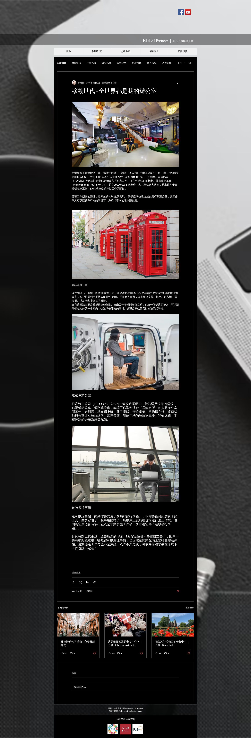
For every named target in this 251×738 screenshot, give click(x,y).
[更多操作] (177, 82)
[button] (190, 63)
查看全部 (190, 607)
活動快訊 (76, 62)
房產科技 (136, 62)
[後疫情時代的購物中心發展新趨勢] (78, 624)
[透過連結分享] (94, 582)
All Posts (61, 62)
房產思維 (167, 62)
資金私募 (106, 62)
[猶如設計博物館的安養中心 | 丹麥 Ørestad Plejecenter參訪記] (173, 624)
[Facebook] (181, 12)
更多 (179, 62)
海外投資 (151, 62)
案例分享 (121, 62)
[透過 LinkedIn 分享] (87, 582)
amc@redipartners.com (133, 711)
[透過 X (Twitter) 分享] (80, 582)
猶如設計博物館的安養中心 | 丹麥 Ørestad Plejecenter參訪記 (172, 644)
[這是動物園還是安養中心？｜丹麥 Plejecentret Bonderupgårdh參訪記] (126, 624)
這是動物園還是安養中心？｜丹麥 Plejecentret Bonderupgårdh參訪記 (125, 644)
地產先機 (91, 62)
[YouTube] (188, 12)
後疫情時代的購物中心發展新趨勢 (78, 644)
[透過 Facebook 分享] (73, 582)
